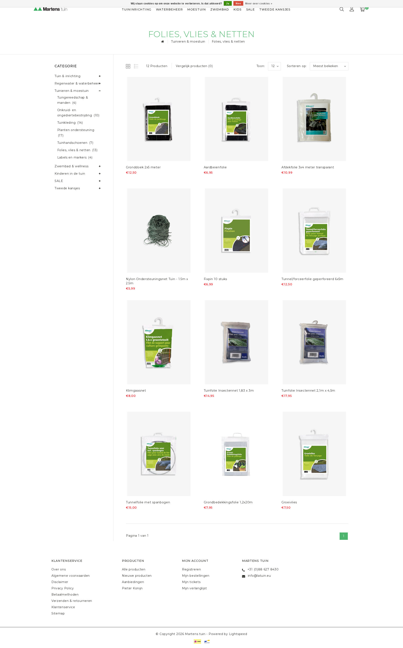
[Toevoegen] (128, 179)
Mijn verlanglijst (194, 588)
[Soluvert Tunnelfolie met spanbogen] (159, 454)
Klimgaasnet (136, 390)
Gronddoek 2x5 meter (143, 167)
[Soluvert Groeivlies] (314, 454)
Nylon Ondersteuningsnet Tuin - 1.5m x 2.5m (157, 281)
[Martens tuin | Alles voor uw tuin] (55, 9)
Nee (238, 3)
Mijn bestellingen (195, 576)
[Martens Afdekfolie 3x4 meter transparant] (314, 119)
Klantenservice (63, 607)
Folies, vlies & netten (228, 41)
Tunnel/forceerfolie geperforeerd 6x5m (312, 279)
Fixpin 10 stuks (215, 279)
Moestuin (196, 9)
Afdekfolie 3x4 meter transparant (307, 167)
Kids (237, 9)
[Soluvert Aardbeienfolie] (237, 119)
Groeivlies (289, 502)
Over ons (58, 569)
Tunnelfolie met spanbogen (148, 502)
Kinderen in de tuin (70, 173)
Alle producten (133, 569)
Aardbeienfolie (215, 167)
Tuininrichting (136, 9)
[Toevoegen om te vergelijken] (149, 179)
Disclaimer (59, 582)
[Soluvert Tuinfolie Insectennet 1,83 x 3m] (237, 342)
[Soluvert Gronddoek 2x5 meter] (159, 119)
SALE (250, 9)
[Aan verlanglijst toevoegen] (138, 179)
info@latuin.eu (259, 576)
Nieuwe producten (137, 576)
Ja (227, 3)
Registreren (191, 569)
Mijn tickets (191, 582)
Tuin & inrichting (68, 76)
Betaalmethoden (65, 594)
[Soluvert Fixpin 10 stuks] (237, 230)
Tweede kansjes (274, 9)
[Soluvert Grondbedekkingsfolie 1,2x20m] (237, 454)
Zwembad (219, 9)
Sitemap (58, 613)
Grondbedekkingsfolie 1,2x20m (228, 502)
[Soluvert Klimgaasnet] (159, 342)
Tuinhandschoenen (75, 143)
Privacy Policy (62, 588)
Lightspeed (238, 634)
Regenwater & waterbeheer (77, 83)
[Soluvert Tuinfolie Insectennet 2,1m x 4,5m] (314, 342)
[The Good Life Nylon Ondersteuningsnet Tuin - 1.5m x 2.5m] (159, 230)
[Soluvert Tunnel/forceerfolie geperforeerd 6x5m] (314, 230)
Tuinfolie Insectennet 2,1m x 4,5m (308, 390)
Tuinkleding (70, 123)
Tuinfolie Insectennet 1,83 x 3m (229, 390)
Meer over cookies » (258, 3)
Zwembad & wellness (72, 166)
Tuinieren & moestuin (188, 41)
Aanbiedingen (133, 582)
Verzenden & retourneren (71, 601)
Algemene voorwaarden (70, 576)
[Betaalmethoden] (197, 641)
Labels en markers (75, 157)
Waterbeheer (169, 9)
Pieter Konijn (132, 588)
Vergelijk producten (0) (194, 66)
